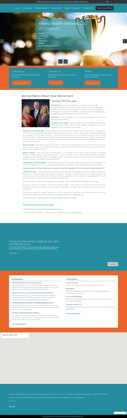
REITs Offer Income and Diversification (26, 283)
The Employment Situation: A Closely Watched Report (32, 303)
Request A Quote (71, 8)
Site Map (12, 406)
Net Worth (70, 289)
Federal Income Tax (73, 304)
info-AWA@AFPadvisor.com (48, 45)
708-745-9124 (31, 209)
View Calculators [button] (21, 83)
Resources (55, 8)
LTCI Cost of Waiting (74, 296)
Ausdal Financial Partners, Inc (59, 394)
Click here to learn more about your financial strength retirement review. (50, 198)
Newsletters (17, 279)
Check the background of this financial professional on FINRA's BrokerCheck (62, 2)
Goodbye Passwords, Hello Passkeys (25, 313)
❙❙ (65, 61)
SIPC (21, 397)
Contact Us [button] (54, 83)
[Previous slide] (2, 41)
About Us (27, 8)
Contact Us (87, 8)
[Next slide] (125, 41)
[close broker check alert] (107, 1)
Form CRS (12, 401)
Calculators (71, 279)
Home (17, 8)
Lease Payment (72, 283)
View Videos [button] (92, 83)
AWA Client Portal (104, 8)
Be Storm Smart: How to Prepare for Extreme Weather (32, 293)
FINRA (17, 397)
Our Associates (41, 8)
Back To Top (119, 413)
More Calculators (73, 314)
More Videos (13, 253)
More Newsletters (19, 324)
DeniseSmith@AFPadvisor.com (49, 209)
